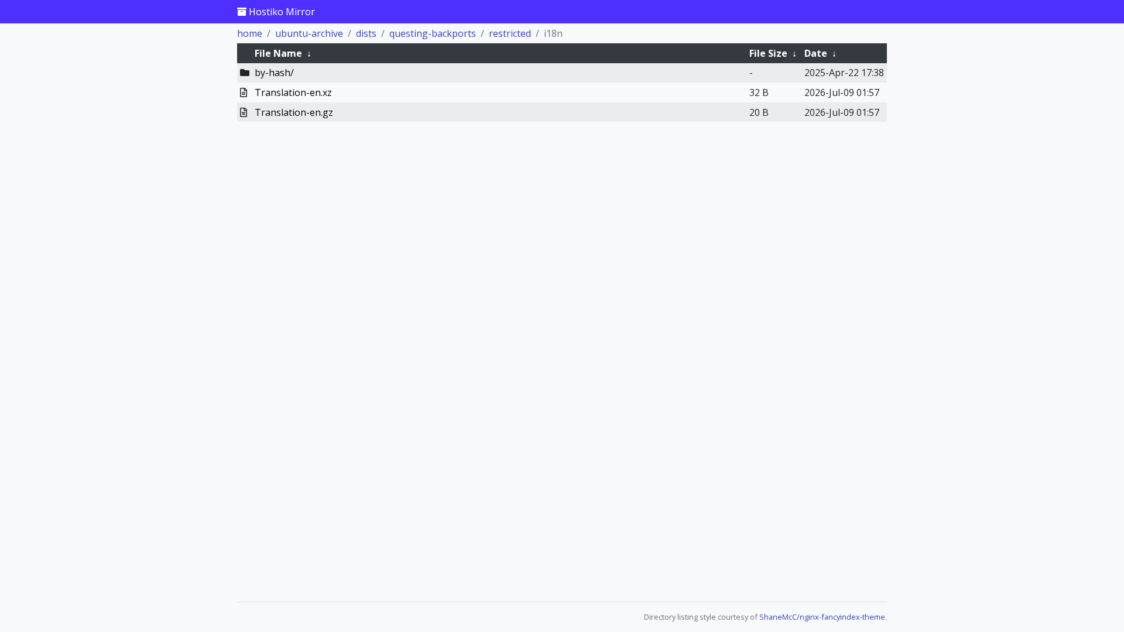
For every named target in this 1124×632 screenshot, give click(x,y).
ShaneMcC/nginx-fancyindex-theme (822, 617)
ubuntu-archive (309, 33)
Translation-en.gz (294, 112)
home (249, 33)
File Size (768, 53)
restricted (510, 33)
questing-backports (432, 33)
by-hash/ (274, 72)
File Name (278, 53)
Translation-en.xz (293, 92)
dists (366, 33)
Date (815, 53)
